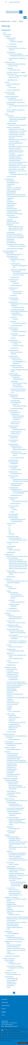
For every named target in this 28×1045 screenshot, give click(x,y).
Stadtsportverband (12, 203)
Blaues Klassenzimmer (12, 924)
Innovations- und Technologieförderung (17, 762)
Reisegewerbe (14, 463)
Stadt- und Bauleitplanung (13, 749)
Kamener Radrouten (14, 889)
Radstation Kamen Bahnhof (19, 331)
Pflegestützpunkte (13, 217)
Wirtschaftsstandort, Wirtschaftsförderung (16, 736)
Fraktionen (10, 696)
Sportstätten (10, 201)
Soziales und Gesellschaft (11, 96)
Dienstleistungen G (13, 340)
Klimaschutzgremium (14, 828)
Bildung (7, 82)
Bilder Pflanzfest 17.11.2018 (16, 228)
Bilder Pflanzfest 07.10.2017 (16, 230)
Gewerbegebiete (11, 745)
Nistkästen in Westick (14, 914)
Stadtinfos (7, 613)
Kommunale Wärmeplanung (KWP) (15, 808)
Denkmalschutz (15, 299)
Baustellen (13, 281)
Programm (15, 319)
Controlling (14, 295)
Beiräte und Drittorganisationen (15, 694)
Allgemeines (14, 606)
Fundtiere (13, 338)
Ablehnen (8, 1043)
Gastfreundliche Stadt (12, 978)
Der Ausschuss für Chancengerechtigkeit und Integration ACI (19, 361)
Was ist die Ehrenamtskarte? (20, 323)
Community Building (12, 755)
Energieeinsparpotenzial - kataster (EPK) (17, 800)
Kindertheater (10, 239)
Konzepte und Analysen (13, 817)
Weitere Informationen (23, 1043)
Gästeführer (10, 970)
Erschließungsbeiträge (16, 325)
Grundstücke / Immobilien (13, 774)
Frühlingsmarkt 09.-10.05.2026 (16, 132)
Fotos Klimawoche (13, 635)
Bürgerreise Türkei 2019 (15, 726)
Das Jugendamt (11, 181)
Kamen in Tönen (11, 621)
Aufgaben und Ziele (12, 765)
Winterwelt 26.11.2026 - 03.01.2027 (17, 171)
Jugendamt (10, 68)
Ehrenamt (13, 321)
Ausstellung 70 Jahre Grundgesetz (15, 244)
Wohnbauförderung (12, 776)
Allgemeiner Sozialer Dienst (18, 259)
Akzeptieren (3, 1043)
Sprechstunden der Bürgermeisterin (16, 682)
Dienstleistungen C (13, 288)
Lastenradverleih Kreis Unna (16, 858)
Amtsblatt (9, 586)
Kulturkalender (13, 44)
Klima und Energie (9, 799)
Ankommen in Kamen (18, 367)
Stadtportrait (10, 615)
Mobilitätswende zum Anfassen (15, 868)
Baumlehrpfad (10, 902)
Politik (6, 585)
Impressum (4, 999)
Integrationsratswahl (14, 604)
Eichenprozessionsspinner (15, 785)
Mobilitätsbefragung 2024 (19, 429)
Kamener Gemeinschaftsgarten (15, 927)
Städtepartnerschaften (13, 625)
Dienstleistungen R (13, 462)
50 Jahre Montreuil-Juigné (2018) (17, 722)
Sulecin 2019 (12, 719)
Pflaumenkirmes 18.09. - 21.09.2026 (18, 165)
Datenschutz (5, 1002)
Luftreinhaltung (13, 796)
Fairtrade (9, 645)
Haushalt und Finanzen (13, 542)
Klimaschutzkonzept (16, 402)
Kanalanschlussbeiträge (17, 408)
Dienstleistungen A (13, 258)
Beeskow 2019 (12, 715)
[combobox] (12, 12)
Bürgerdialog (8, 579)
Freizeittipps (10, 962)
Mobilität (7, 835)
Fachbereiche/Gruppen (13, 536)
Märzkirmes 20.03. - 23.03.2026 (16, 129)
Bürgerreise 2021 (13, 727)
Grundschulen (12, 87)
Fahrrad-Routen (11, 888)
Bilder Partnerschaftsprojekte (18, 632)
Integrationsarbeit (11, 221)
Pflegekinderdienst (15, 446)
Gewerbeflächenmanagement (14, 757)
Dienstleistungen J (13, 374)
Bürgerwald (10, 224)
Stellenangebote (11, 546)
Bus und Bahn (10, 862)
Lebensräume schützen (13, 782)
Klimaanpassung (11, 831)
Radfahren (9, 851)
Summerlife (14, 467)
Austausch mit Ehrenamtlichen (14, 685)
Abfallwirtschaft (15, 277)
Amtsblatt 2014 (12, 588)
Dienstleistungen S (13, 466)
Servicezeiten (10, 671)
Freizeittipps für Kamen (15, 963)
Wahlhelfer (11, 600)
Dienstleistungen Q (14, 460)
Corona (13, 289)
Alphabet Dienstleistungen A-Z (14, 254)
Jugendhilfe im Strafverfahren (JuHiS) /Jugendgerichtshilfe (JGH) (18, 390)
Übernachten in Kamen (11, 972)
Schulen (9, 85)
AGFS (8, 943)
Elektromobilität (11, 866)
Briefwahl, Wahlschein (16, 285)
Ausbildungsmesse (15, 263)
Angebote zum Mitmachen (11, 897)
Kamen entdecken (9, 960)
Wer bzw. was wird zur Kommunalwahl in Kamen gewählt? (17, 596)
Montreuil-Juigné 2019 (14, 717)
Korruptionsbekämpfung (13, 611)
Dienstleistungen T (13, 472)
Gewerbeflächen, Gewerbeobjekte (13, 743)
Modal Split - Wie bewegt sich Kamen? (18, 842)
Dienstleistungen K (13, 395)
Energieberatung (11, 802)
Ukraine (13, 477)
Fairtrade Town (11, 953)
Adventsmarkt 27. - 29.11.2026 (16, 169)
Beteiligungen (8, 931)
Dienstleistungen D (13, 298)
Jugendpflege (14, 381)
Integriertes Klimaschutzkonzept (17, 819)
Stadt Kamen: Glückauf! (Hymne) (17, 622)
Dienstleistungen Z (13, 517)
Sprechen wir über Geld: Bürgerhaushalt (17, 683)
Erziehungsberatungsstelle (17, 309)
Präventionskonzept (16, 452)
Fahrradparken (14, 329)
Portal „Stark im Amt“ (12, 704)
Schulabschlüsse (13, 678)
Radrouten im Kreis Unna (15, 891)
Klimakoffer (12, 832)
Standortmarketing (12, 764)
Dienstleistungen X (13, 514)
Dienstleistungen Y (13, 516)
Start (4, 33)
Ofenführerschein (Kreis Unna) (14, 937)
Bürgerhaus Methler (18, 315)
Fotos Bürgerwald (11, 98)
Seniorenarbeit (11, 215)
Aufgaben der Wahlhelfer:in (18, 602)
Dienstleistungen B (13, 279)
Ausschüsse (10, 692)
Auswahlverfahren (13, 679)
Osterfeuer (13, 442)
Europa (9, 661)
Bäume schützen (13, 783)
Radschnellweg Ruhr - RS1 (15, 895)
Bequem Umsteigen (14, 864)
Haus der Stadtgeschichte (13, 84)
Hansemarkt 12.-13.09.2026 (16, 164)
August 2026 (16, 283)
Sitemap (4, 1012)
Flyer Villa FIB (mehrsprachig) (20, 501)
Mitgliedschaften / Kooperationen (13, 941)
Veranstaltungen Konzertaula (14, 234)
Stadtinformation (11, 665)
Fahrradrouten (14, 334)
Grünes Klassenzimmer (13, 925)
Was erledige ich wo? (12, 256)
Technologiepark (9, 741)
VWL (10, 532)
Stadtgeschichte (11, 982)
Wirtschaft (9, 737)
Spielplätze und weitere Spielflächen (16, 64)
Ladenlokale (10, 772)
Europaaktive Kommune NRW (16, 651)
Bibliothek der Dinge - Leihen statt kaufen (17, 918)
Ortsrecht (9, 706)
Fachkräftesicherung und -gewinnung (16, 760)
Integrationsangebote (16, 365)
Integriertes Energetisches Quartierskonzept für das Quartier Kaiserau (17, 822)
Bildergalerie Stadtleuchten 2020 (19, 174)
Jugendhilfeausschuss (14, 70)
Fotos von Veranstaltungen (15, 54)
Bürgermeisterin (9, 554)
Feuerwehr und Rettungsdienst (15, 213)
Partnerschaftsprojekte (13, 629)
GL (9, 527)
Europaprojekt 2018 (14, 724)
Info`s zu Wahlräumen (14, 711)
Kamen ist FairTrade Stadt (15, 647)
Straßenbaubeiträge (16, 469)
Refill (8, 929)
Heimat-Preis (10, 115)
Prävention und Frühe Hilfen (14, 187)
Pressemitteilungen (12, 46)
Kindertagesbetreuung (12, 182)
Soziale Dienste (11, 184)
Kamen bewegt (10, 205)
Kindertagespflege (15, 400)
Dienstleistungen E (13, 302)
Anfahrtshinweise (11, 731)
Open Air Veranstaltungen (13, 127)
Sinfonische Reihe (11, 176)
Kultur (6, 114)
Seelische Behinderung (18, 307)
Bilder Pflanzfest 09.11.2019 (16, 100)
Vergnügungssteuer (16, 503)
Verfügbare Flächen (12, 769)
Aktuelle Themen (11, 38)
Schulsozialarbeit (11, 191)
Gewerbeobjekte (11, 771)
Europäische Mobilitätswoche (16, 873)
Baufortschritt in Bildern (17, 41)
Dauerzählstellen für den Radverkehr (18, 860)
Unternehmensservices (13, 753)
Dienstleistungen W (14, 506)
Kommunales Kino (11, 242)
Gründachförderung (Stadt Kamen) (16, 939)
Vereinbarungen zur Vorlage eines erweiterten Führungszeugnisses (20, 384)
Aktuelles (7, 36)
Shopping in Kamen (12, 983)
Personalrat (12, 534)
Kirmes (9, 987)
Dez (10, 530)
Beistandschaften (11, 193)
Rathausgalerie (11, 241)
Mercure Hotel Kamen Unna (14, 974)
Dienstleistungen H (13, 350)
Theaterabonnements (16, 473)
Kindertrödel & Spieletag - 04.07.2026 (18, 146)
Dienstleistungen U (13, 476)
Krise (14, 261)
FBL (10, 525)
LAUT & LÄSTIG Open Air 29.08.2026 (18, 162)
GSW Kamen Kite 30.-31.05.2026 (17, 134)
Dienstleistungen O (14, 440)
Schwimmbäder (11, 94)
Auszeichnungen (11, 649)
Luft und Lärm (10, 794)
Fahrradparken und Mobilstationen (18, 853)
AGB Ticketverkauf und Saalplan (15, 248)
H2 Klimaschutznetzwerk (13, 946)
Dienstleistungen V (13, 497)
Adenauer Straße (13, 65)
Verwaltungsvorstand (12, 674)
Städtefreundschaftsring (15, 626)
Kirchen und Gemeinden (13, 223)
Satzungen (9, 548)
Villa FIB (9, 186)
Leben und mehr (7, 34)
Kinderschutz (14, 396)
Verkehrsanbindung (12, 669)
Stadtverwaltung (9, 252)
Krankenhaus (10, 207)
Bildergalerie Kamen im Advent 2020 (18, 125)
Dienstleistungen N (13, 436)
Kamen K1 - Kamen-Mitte (19, 335)
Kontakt (4, 1008)
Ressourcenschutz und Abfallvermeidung (17, 917)
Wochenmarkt (10, 985)
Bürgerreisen (10, 653)
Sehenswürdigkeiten (12, 980)
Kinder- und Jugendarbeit (13, 189)
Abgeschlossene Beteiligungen (18, 269)
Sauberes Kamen (11, 920)
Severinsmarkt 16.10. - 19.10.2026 (17, 167)
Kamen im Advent (11, 123)
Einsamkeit (10, 219)
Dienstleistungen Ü (13, 487)
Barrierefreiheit (5, 1005)
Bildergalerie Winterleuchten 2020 (19, 55)
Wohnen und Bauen (10, 747)
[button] (14, 17)
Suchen (20, 12)
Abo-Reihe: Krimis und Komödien (15, 237)
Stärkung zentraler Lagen (13, 758)
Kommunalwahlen (13, 592)
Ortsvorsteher (10, 701)
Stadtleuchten (12, 172)
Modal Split (14, 427)
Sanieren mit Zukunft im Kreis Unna (16, 948)
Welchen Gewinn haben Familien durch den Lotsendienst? (18, 417)
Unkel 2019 (11, 720)
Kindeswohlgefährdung (18, 398)
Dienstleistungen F (13, 328)
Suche (3, 1015)
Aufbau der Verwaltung (13, 672)
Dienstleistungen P (13, 444)
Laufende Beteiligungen (13, 933)
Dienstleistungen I (13, 356)
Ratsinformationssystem (13, 702)
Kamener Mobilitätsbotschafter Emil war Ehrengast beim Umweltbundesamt (18, 883)
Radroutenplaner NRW (14, 893)
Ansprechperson (11, 523)
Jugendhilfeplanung (12, 80)
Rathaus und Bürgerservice (10, 251)
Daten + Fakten (10, 714)
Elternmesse (14, 317)
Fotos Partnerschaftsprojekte (16, 631)
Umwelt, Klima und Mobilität (10, 778)
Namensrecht (14, 437)
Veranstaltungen (11, 52)
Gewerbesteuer (15, 348)
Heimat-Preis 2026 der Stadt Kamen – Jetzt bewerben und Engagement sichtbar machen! (18, 119)
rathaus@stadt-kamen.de (11, 1026)
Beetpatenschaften (12, 904)
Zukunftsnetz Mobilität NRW (14, 945)
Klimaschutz (10, 827)
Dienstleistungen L (13, 410)
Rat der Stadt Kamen (12, 690)
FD (9, 529)
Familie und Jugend (10, 62)
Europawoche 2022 (14, 662)
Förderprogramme (10, 935)
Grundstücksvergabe (16, 342)
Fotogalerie (12, 40)
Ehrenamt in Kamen (12, 208)
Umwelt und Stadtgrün (11, 780)
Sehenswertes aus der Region (14, 966)
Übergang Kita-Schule (16, 489)
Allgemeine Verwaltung (14, 550)
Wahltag (15, 509)
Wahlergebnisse (13, 608)
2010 (10, 544)
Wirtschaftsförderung (14, 739)
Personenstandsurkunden (17, 457)
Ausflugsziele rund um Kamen (16, 968)
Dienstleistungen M (14, 426)
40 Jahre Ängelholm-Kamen (16, 658)
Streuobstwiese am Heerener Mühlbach (17, 922)
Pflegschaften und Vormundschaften (16, 194)
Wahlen (13, 507)
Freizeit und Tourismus (9, 958)
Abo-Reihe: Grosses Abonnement (15, 236)
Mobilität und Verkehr (10, 667)
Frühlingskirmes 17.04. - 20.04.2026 (18, 131)
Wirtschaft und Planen (8, 734)
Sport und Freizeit (9, 92)
